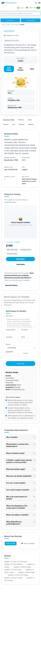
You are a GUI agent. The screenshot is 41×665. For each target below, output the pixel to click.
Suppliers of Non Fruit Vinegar (18, 575)
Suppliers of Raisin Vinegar (13, 578)
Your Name (24, 329)
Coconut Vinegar (13, 242)
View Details (20, 264)
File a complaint (29, 543)
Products (21, 120)
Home (3, 24)
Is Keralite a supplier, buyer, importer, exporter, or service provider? (19, 461)
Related (30, 124)
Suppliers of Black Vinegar (22, 567)
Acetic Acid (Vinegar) (12, 24)
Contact (6, 124)
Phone (23, 337)
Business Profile (8, 120)
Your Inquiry (9, 316)
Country (8, 344)
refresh (25, 353)
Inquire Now (20, 363)
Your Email (9, 337)
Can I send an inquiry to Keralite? (17, 490)
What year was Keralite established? (18, 476)
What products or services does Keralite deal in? (17, 445)
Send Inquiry (9, 69)
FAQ (13, 124)
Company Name (10, 329)
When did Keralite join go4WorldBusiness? (13, 523)
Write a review (10, 543)
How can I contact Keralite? (16, 483)
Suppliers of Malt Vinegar (26, 572)
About (32, 69)
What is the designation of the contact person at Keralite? (16, 507)
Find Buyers (10, 20)
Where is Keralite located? (15, 453)
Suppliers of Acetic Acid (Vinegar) (15, 562)
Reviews (21, 124)
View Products (20, 69)
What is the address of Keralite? (17, 515)
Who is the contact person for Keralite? (16, 498)
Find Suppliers (30, 20)
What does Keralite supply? (15, 469)
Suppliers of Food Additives (13, 564)
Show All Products (11, 285)
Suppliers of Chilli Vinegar (13, 570)
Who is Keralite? (12, 437)
